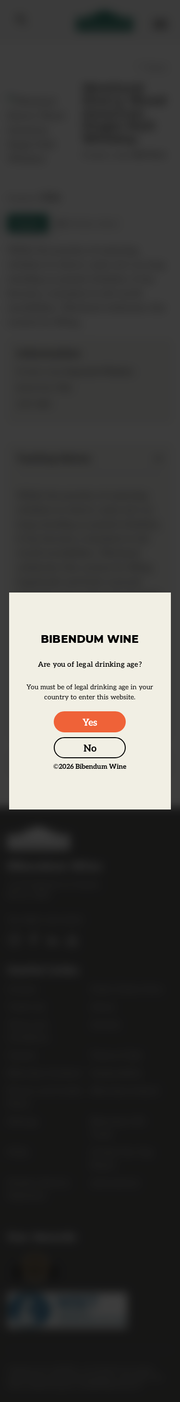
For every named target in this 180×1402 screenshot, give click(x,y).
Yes (90, 722)
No (90, 748)
